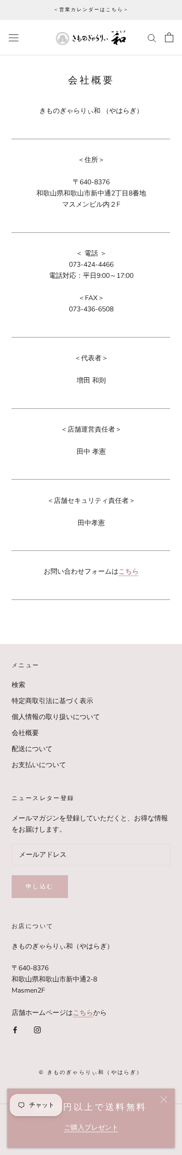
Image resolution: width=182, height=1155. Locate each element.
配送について (32, 749)
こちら (83, 1012)
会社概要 (25, 733)
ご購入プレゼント (91, 1127)
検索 (18, 685)
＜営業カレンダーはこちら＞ (91, 9)
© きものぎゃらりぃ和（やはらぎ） (91, 1072)
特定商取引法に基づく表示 (52, 701)
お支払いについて (39, 765)
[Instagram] (37, 1029)
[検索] (152, 37)
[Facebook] (15, 1029)
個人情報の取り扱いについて (56, 717)
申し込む (40, 886)
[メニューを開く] (13, 37)
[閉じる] (163, 1099)
